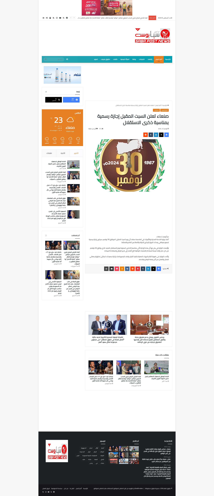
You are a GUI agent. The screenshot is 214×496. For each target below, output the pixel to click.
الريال (89, 451)
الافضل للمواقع (99, 488)
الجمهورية (83, 448)
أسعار (102, 448)
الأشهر (76, 153)
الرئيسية (168, 59)
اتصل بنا (72, 488)
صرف (83, 459)
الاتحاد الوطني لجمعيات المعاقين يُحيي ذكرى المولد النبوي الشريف (157, 377)
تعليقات (49, 153)
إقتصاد (150, 59)
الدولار (95, 451)
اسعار (91, 448)
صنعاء (102, 463)
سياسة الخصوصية (56, 488)
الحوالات (102, 451)
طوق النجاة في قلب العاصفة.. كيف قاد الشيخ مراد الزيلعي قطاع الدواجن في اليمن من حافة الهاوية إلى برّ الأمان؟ (56, 202)
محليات (156, 110)
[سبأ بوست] (151, 35)
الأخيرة (63, 153)
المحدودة (82, 451)
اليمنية (96, 459)
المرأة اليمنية (124, 59)
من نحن (66, 488)
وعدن (91, 463)
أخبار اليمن (158, 59)
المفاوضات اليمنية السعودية (89, 455)
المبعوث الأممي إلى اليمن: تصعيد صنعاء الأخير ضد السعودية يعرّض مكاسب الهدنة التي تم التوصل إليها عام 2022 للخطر (56, 216)
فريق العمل (46, 488)
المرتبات (102, 455)
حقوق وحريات (105, 59)
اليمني (102, 459)
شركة (89, 459)
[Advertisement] (85, 38)
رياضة (134, 59)
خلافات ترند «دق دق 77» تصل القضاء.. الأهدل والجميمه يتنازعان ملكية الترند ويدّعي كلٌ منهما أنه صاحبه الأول (114, 18)
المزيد (96, 59)
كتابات (115, 59)
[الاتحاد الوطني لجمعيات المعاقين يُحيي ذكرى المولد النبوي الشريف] (156, 367)
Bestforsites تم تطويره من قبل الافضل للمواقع (128, 488)
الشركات (142, 59)
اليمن (78, 455)
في (97, 463)
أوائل (97, 448)
